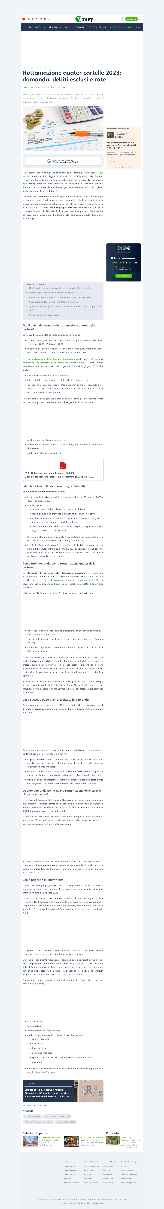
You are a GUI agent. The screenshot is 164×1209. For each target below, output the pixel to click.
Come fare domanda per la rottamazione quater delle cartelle (60, 297)
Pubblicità (67, 1179)
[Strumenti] (100, 27)
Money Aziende (70, 1175)
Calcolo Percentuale (90, 1183)
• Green (129, 27)
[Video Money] (104, 27)
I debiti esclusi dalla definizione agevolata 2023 (53, 292)
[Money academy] (95, 27)
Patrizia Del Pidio (30, 87)
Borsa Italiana (107, 1167)
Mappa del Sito (69, 1167)
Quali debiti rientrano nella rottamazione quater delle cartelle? (60, 288)
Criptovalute (87, 1179)
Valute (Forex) (107, 1183)
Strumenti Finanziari (91, 1162)
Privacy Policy (126, 1179)
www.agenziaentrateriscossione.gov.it (74, 580)
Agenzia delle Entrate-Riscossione (39, 1122)
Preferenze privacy (128, 1183)
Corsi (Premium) (89, 1171)
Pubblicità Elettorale (71, 1183)
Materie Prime (107, 1179)
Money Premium (70, 1171)
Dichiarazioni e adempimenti (45, 68)
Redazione (125, 1167)
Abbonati (131, 19)
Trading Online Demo (91, 1167)
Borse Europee (107, 1171)
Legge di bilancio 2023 (66, 1122)
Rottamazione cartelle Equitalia (58, 1116)
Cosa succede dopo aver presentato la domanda (53, 301)
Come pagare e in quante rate (44, 314)
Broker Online (88, 1175)
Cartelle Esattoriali (33, 1116)
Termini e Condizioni (129, 1175)
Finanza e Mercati (109, 1162)
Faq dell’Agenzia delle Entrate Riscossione (51, 359)
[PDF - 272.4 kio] (63, 465)
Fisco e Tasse (28, 68)
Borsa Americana (108, 1175)
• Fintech (121, 27)
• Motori (113, 27)
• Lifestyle (137, 27)
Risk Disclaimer (127, 1171)
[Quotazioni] (91, 27)
